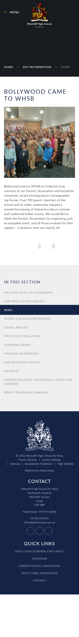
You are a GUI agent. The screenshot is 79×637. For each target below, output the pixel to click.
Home (8, 67)
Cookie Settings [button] (51, 459)
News (65, 67)
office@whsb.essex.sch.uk (39, 522)
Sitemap (15, 463)
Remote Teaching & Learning (26, 392)
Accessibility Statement (39, 463)
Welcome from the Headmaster (28, 292)
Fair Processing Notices (22, 362)
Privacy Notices (27, 459)
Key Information (37, 67)
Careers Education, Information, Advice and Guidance (38, 382)
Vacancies (11, 371)
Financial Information (21, 353)
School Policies (16, 327)
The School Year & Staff (22, 336)
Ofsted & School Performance (27, 318)
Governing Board (17, 345)
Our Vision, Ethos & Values (24, 301)
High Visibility (66, 463)
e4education (46, 470)
